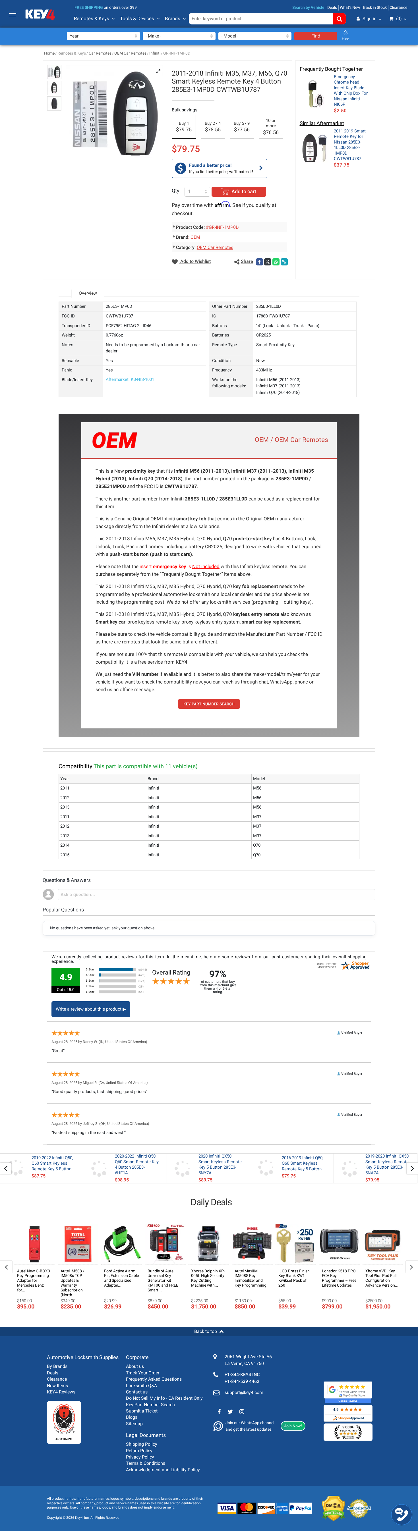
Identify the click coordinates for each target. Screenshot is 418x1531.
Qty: (176, 191)
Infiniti (154, 53)
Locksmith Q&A (141, 1385)
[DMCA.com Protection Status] (329, 1508)
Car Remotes (100, 53)
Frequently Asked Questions (154, 1379)
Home (49, 53)
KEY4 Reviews (61, 1392)
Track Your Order (142, 1373)
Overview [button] (88, 293)
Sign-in (345, 46)
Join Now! (293, 1426)
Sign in (369, 18)
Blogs (131, 1417)
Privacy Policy (140, 1457)
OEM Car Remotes (130, 53)
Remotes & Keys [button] (91, 18)
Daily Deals (211, 1202)
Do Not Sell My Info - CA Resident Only (164, 1398)
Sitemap (134, 1423)
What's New (350, 7)
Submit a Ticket (142, 1411)
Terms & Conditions (145, 1463)
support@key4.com (244, 1392)
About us (135, 1366)
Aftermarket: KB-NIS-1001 (130, 379)
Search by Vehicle (308, 7)
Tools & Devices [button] (137, 18)
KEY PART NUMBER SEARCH (209, 704)
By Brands (57, 1366)
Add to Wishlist (195, 261)
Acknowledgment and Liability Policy (163, 1469)
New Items (57, 1385)
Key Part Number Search (150, 1404)
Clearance (398, 7)
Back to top (205, 1331)
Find (315, 36)
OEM (195, 237)
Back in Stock (375, 7)
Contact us (137, 1392)
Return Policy (139, 1450)
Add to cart (243, 191)
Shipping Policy (141, 1444)
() (399, 18)
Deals (332, 7)
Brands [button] (172, 18)
